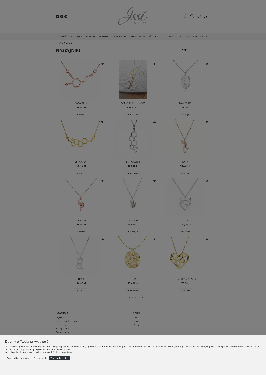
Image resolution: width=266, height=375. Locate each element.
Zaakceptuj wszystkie (59, 358)
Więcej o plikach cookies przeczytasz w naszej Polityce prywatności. (39, 352)
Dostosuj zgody (40, 358)
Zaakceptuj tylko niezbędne (18, 358)
